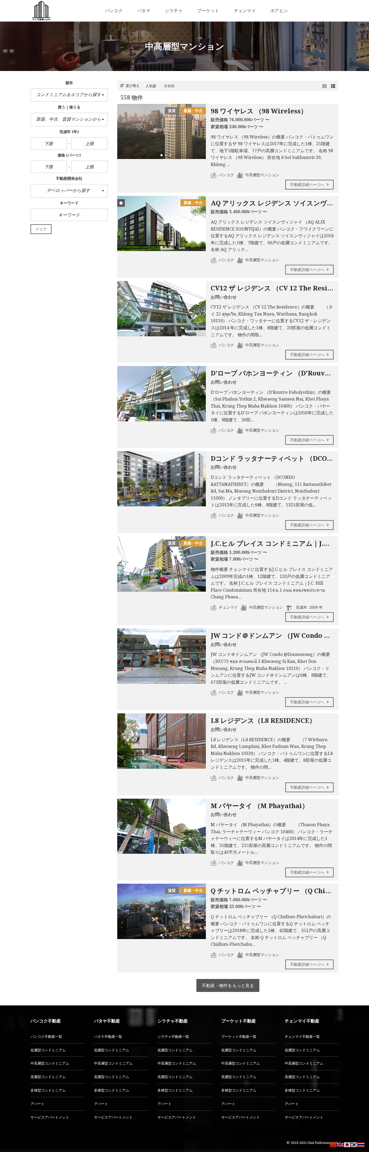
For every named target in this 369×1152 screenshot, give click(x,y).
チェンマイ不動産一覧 (302, 1036)
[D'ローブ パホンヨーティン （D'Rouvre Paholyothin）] (161, 393)
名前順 (169, 85)
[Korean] (354, 1144)
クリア (41, 229)
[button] (69, 95)
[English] (340, 1144)
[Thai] (361, 1144)
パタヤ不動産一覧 (108, 1036)
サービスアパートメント (50, 1117)
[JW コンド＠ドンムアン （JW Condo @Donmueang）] (161, 656)
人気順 (151, 85)
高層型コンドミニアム (48, 1076)
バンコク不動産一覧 (46, 1036)
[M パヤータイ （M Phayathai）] (161, 826)
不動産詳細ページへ (308, 184)
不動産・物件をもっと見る (228, 985)
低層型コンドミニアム (48, 1050)
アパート (38, 1103)
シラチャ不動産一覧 (173, 1036)
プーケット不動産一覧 (238, 1036)
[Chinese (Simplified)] (333, 1144)
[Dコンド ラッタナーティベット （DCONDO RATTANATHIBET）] (161, 479)
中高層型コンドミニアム (50, 1063)
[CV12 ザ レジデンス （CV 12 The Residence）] (161, 308)
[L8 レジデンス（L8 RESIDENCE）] (161, 741)
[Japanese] (347, 1144)
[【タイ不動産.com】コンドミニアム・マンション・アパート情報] (41, 11)
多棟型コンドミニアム (48, 1090)
